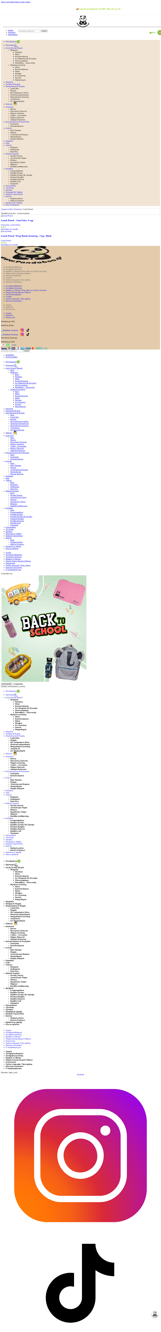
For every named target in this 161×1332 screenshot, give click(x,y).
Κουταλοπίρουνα (21, 57)
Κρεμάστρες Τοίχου (17, 162)
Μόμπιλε (13, 164)
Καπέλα (9, 846)
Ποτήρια (18, 74)
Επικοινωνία (10, 309)
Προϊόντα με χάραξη (13, 852)
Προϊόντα (9, 307)
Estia (7, 793)
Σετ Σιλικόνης (20, 76)
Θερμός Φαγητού (16, 139)
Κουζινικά (18, 209)
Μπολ (17, 54)
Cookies (9, 278)
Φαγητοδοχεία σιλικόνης (19, 97)
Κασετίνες (14, 152)
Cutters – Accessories (18, 115)
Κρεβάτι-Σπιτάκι (16, 173)
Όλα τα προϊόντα (12, 854)
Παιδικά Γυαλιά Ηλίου (14, 844)
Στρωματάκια (11, 835)
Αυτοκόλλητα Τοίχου (18, 158)
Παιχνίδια (9, 732)
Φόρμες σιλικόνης (17, 113)
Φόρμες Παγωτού (17, 118)
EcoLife (9, 778)
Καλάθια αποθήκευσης (18, 167)
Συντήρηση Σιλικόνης (14, 269)
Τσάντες (9, 795)
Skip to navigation (8, 2)
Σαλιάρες (9, 840)
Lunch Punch (15, 225)
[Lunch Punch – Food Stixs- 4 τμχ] (7, 216)
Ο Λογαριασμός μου (13, 1047)
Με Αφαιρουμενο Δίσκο (19, 93)
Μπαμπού (14, 50)
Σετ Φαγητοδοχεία (17, 101)
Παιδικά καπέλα (16, 199)
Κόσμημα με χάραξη (13, 842)
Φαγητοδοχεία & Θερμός (15, 736)
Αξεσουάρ (10, 837)
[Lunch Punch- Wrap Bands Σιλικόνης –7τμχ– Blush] (6, 231)
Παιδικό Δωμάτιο (12, 803)
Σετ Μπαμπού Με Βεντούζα (25, 59)
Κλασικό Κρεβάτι (17, 177)
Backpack (14, 147)
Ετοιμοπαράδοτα (16, 171)
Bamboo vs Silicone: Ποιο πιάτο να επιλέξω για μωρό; (26, 271)
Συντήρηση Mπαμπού (14, 267)
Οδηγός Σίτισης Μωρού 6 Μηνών (18, 273)
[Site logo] (82, 27)
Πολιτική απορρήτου (13, 276)
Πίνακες (13, 160)
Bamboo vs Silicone (13, 1037)
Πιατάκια (18, 52)
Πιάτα (17, 71)
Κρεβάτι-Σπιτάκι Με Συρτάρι (21, 175)
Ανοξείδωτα (14, 99)
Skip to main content (22, 2)
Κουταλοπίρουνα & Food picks (17, 771)
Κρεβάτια (9, 818)
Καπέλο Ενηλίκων (17, 201)
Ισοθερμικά (14, 150)
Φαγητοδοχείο (20, 80)
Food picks (14, 124)
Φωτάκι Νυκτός (16, 156)
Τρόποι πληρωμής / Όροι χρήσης (18, 280)
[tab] (6, 684)
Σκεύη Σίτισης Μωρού (14, 698)
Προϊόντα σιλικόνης (17, 65)
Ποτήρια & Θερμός (13, 734)
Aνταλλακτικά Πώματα (19, 135)
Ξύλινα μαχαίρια (21, 61)
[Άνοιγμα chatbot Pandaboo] (155, 1314)
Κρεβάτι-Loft (15, 181)
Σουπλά (18, 78)
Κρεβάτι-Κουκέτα (17, 179)
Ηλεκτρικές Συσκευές (18, 111)
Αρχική (8, 305)
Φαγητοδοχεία (15, 137)
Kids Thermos (15, 130)
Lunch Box (14, 88)
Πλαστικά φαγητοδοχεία (19, 95)
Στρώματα (14, 184)
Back (12, 370)
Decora (13, 109)
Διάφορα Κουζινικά (17, 120)
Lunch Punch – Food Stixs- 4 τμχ (17, 220)
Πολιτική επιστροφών (14, 282)
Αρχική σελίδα (7, 209)
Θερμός (13, 91)
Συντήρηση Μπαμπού (14, 1032)
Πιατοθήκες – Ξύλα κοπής (25, 63)
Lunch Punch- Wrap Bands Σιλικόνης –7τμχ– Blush (26, 236)
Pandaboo (9, 791)
